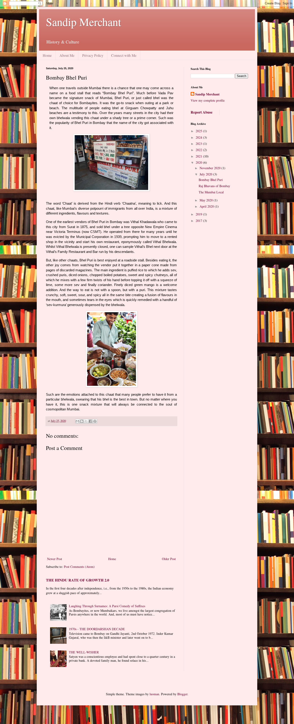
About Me (66, 55)
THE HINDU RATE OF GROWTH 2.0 (77, 580)
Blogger (182, 694)
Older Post (169, 559)
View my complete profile (208, 100)
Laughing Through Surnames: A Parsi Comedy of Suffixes (107, 606)
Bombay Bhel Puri (211, 179)
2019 (199, 214)
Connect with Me (123, 55)
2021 (199, 156)
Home (47, 55)
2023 (199, 143)
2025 (199, 131)
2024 (199, 137)
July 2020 (206, 174)
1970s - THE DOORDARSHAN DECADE (97, 629)
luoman (154, 694)
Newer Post (54, 559)
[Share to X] (86, 421)
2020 (199, 162)
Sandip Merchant (83, 21)
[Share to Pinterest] (95, 421)
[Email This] (77, 421)
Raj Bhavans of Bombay (214, 186)
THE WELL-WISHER (84, 652)
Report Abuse (201, 112)
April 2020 (207, 206)
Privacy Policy (92, 55)
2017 (199, 220)
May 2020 (207, 200)
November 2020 (210, 168)
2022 (199, 150)
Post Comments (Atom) (79, 566)
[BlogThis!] (81, 421)
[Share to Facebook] (90, 421)
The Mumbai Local (211, 192)
